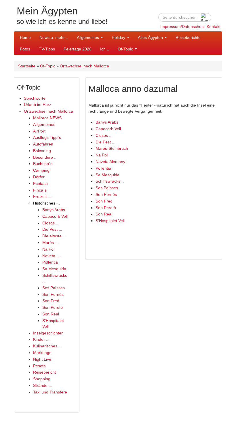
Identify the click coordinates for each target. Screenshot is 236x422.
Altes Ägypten (151, 37)
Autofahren (43, 144)
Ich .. (104, 49)
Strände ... (42, 385)
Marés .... (51, 242)
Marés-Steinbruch (112, 148)
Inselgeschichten (48, 333)
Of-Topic (126, 49)
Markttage (42, 352)
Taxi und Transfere (50, 392)
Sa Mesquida (54, 268)
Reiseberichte (188, 37)
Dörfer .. (40, 177)
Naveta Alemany (110, 161)
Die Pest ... (52, 229)
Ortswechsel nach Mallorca (84, 66)
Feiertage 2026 (78, 49)
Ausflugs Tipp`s (47, 137)
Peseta (39, 366)
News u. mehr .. (53, 37)
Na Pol (48, 249)
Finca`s (40, 190)
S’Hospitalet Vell (110, 220)
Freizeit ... (42, 196)
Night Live (42, 359)
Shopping (41, 378)
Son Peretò (52, 307)
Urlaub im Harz (37, 104)
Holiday (119, 37)
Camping (41, 170)
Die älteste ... (54, 236)
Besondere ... (45, 157)
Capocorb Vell (55, 216)
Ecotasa (40, 183)
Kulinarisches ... (47, 346)
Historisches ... (46, 203)
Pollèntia (50, 262)
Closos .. (50, 223)
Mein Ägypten (47, 10)
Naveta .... (51, 255)
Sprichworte (34, 98)
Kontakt (213, 26)
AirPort (39, 131)
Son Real (50, 314)
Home (25, 37)
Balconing (42, 150)
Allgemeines (88, 37)
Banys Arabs (53, 209)
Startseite (26, 66)
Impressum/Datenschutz (182, 26)
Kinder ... (41, 339)
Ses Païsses (53, 287)
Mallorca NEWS (47, 118)
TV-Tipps (47, 49)
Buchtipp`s (42, 163)
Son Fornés (53, 294)
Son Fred (50, 300)
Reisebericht (44, 372)
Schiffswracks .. (110, 181)
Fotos (25, 49)
